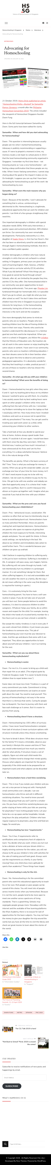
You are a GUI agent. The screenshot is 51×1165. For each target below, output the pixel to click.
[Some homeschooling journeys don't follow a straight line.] (41, 1111)
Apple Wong (18, 239)
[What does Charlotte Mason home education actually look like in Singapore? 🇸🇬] (25, 1127)
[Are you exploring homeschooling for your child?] (9, 1111)
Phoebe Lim (43, 288)
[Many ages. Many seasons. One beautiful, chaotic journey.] (41, 1127)
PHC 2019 (39, 1012)
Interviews (8, 41)
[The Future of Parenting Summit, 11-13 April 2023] (12, 993)
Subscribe (11, 1086)
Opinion (29, 1012)
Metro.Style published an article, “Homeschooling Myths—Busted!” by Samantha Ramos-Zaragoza (24, 104)
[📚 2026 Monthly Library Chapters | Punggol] (25, 1111)
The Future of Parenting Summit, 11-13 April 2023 (12, 1001)
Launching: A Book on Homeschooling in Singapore (32, 979)
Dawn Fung (8, 1012)
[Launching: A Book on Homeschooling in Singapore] (34, 970)
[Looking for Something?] (26, 1144)
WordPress (41, 1161)
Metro (19, 1012)
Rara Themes (21, 1161)
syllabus (44, 337)
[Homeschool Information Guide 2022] (12, 970)
